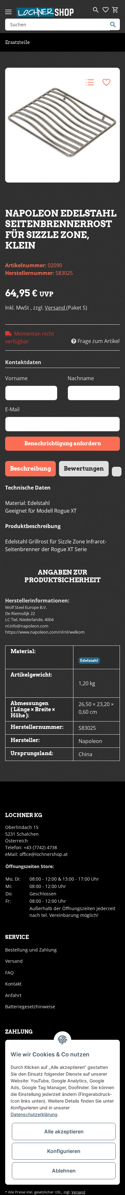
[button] (96, 10)
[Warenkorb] (115, 10)
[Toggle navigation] (8, 9)
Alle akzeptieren (64, 1131)
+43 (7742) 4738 (40, 847)
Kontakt (13, 984)
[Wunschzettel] (105, 10)
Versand (55, 307)
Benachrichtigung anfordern (62, 443)
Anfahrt (13, 995)
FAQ (9, 972)
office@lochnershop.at (44, 854)
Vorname (16, 378)
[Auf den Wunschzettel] (106, 82)
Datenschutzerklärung (34, 1114)
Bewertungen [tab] (84, 468)
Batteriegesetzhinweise (30, 1006)
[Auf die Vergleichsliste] (90, 82)
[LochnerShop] (45, 12)
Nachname (81, 378)
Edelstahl (89, 660)
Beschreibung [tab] (30, 468)
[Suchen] (115, 24)
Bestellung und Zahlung (31, 950)
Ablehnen (64, 1170)
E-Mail (12, 409)
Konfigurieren (63, 1151)
